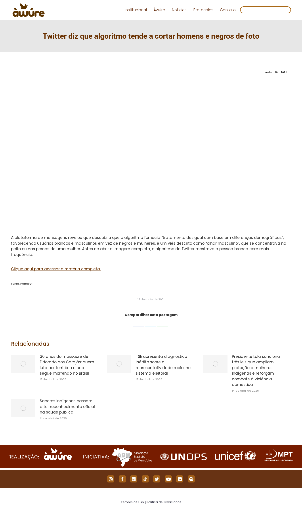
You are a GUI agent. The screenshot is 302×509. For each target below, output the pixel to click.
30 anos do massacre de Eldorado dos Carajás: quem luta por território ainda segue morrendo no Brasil (67, 365)
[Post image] (23, 364)
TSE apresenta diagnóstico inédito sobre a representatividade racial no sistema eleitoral (163, 365)
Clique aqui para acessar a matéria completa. (56, 269)
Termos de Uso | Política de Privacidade (151, 502)
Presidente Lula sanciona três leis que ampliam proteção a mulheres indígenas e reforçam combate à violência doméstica (256, 370)
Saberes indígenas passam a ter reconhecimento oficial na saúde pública (67, 406)
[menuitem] (135, 10)
